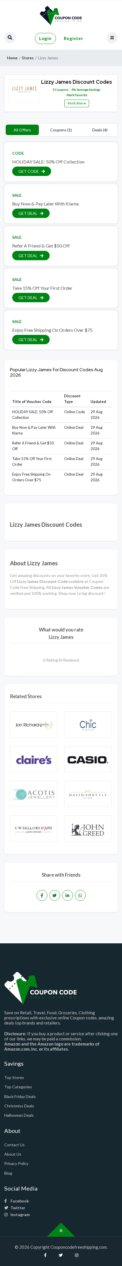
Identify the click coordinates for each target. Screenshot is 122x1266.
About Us (12, 1154)
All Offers (22, 129)
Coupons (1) (61, 129)
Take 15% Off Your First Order (42, 288)
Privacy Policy (16, 1163)
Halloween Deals (19, 1115)
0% (73, 89)
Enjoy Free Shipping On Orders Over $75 (52, 330)
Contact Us (14, 1144)
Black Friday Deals (20, 1096)
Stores (28, 57)
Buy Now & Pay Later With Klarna (45, 203)
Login (45, 38)
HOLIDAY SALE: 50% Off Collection (48, 161)
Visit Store (77, 103)
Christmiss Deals (19, 1105)
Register (73, 38)
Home (12, 57)
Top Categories (18, 1086)
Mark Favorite (76, 95)
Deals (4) (100, 129)
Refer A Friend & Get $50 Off (41, 245)
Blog (8, 1173)
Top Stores (14, 1077)
